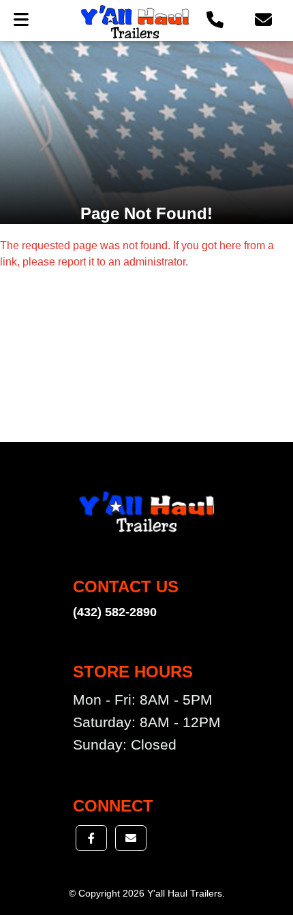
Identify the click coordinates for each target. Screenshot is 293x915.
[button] (215, 20)
